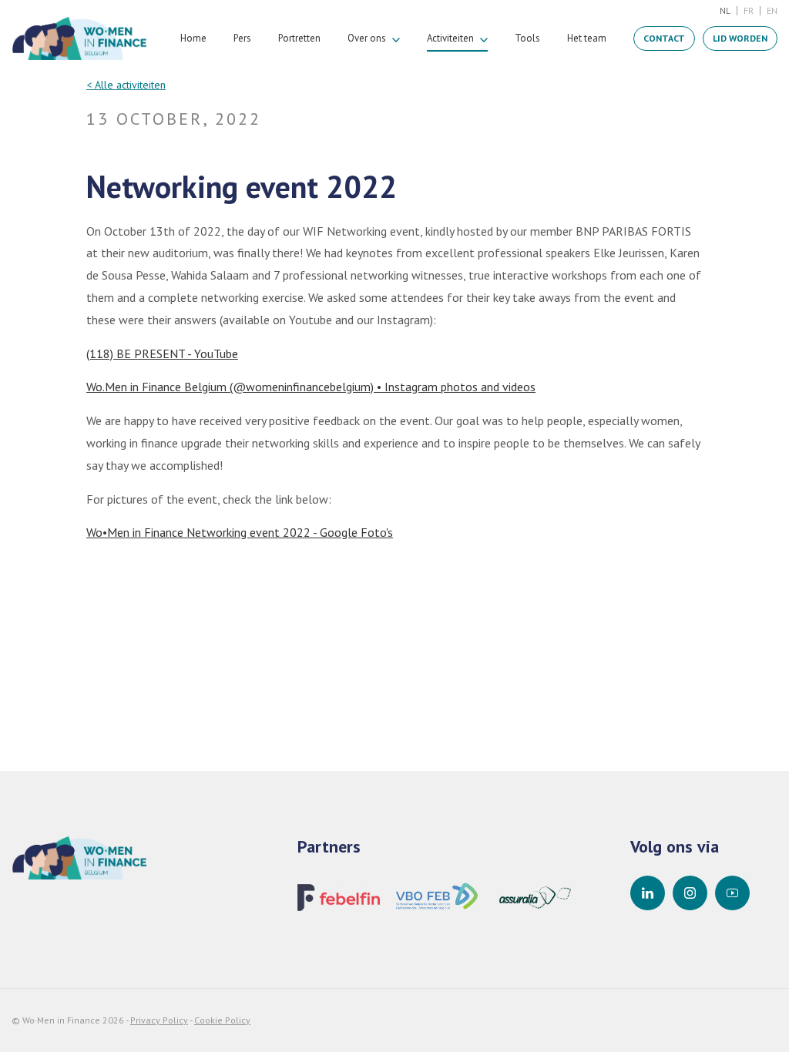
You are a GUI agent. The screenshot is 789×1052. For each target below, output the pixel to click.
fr (749, 10)
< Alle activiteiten (126, 85)
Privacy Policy (159, 1020)
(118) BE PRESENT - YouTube (162, 353)
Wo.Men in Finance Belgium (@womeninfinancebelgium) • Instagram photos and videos (311, 386)
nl (725, 10)
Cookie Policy (222, 1020)
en (772, 10)
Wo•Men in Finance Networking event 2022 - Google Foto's (239, 532)
